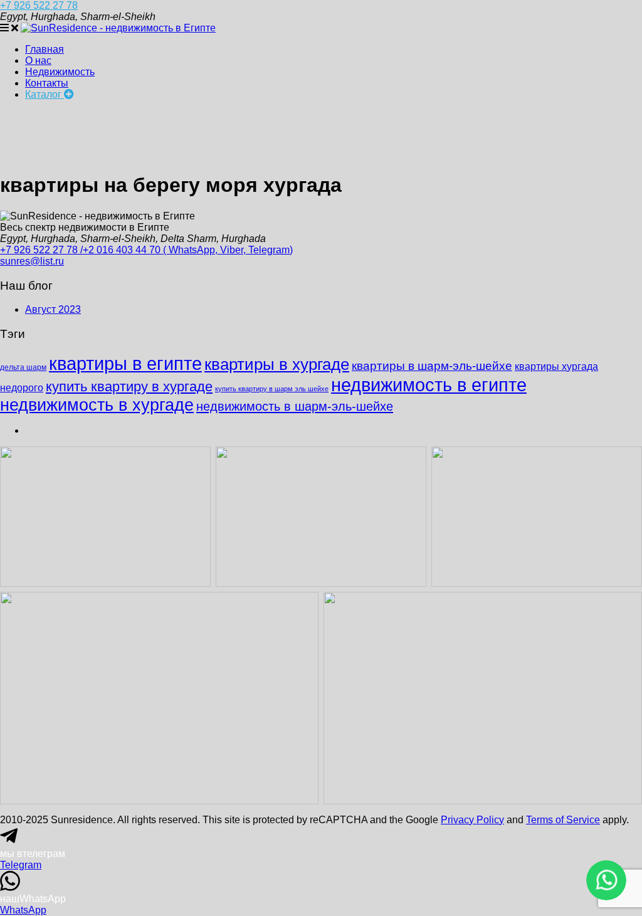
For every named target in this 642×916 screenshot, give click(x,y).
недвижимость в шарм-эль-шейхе (294, 406)
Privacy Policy (472, 819)
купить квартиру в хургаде (129, 386)
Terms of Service (563, 819)
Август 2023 (53, 309)
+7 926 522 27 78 (39, 5)
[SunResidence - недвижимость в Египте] (118, 28)
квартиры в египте (125, 363)
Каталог (44, 94)
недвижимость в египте (429, 384)
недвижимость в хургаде (97, 405)
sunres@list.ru (32, 261)
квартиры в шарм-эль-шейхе (432, 365)
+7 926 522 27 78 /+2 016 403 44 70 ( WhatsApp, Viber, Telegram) (146, 250)
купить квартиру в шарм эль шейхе (272, 388)
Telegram (20, 865)
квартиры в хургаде (276, 364)
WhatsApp (23, 910)
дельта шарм (23, 367)
